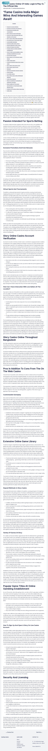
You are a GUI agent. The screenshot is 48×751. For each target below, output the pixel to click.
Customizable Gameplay (12, 42)
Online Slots (9, 90)
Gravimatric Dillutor (21, 745)
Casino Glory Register (11, 79)
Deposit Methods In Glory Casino (14, 45)
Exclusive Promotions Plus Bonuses (14, 28)
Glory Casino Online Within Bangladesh (15, 38)
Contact (18, 742)
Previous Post (9, 732)
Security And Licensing (11, 55)
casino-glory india (6, 8)
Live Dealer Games (11, 74)
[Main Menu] (45, 3)
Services (18, 741)
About (19, 739)
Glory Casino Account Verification (14, 33)
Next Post (39, 732)
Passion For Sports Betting (12, 26)
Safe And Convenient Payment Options (15, 70)
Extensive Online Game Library (13, 43)
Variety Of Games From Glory (13, 47)
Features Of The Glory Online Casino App (15, 89)
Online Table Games (11, 60)
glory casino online (22, 134)
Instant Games (10, 72)
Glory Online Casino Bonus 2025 (13, 65)
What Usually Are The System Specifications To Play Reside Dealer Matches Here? (14, 85)
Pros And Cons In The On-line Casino (14, 40)
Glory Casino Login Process (12, 67)
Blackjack (9, 69)
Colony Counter (20, 744)
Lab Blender (19, 747)
